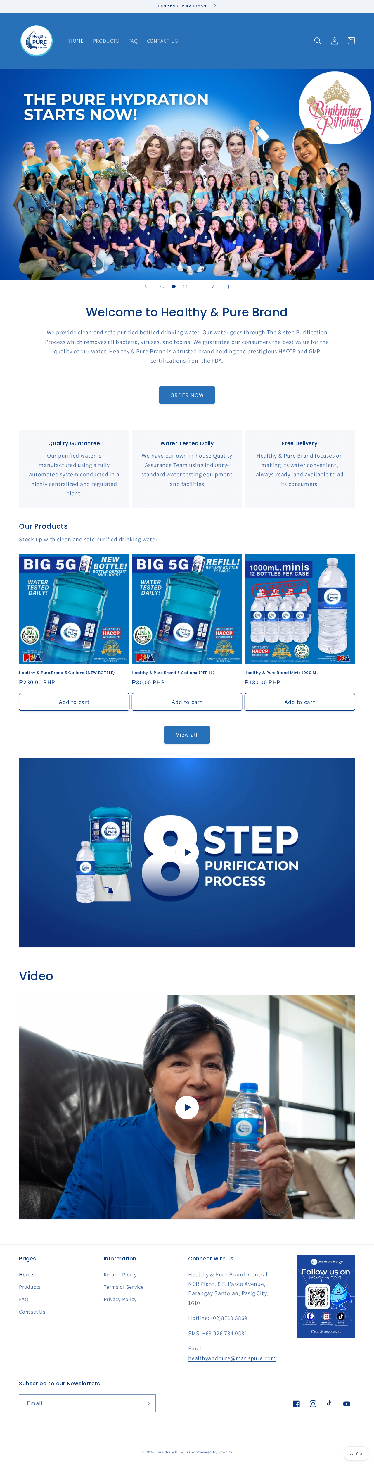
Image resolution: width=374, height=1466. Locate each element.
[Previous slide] (145, 286)
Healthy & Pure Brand (175, 1452)
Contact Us (32, 1311)
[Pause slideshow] (228, 286)
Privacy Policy (120, 1299)
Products (30, 1286)
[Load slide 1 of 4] (162, 286)
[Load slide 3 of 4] (185, 286)
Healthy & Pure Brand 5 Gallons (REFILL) (173, 673)
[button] (317, 40)
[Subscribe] (147, 1403)
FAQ (23, 1299)
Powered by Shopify (214, 1452)
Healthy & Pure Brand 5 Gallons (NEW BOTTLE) (67, 673)
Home (26, 1274)
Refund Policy (120, 1274)
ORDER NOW (187, 395)
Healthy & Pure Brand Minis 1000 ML (281, 673)
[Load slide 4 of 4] (196, 286)
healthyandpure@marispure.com (232, 1358)
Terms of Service (124, 1286)
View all (187, 734)
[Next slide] (213, 286)
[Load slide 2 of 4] (173, 286)
